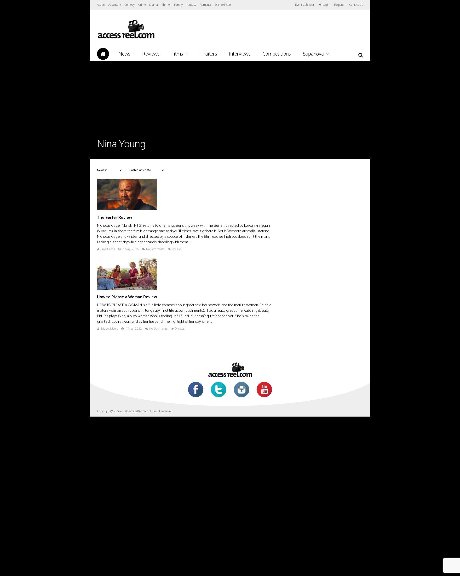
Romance (205, 4)
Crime (142, 4)
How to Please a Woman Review (127, 296)
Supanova (313, 54)
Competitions (277, 54)
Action (101, 4)
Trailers (209, 54)
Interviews (240, 54)
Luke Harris (108, 249)
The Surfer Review (114, 217)
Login (325, 4)
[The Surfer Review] (127, 209)
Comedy (129, 4)
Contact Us (356, 4)
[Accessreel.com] (126, 38)
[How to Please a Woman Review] (127, 288)
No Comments (155, 249)
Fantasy (191, 4)
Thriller (166, 4)
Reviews (151, 54)
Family (178, 4)
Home (103, 54)
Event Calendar (304, 4)
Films (177, 54)
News (124, 54)
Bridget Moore (109, 328)
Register (339, 4)
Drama (153, 4)
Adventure (114, 4)
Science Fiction (223, 4)
